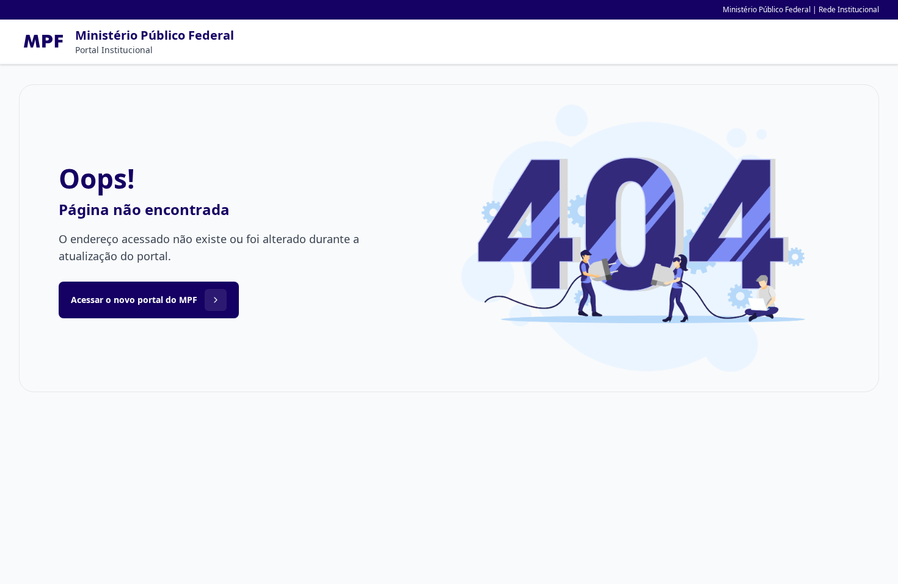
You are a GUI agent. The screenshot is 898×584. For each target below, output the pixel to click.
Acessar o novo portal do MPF (134, 299)
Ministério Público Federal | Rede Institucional (801, 9)
